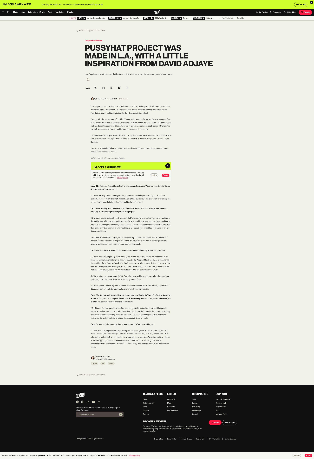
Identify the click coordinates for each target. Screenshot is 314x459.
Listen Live (291, 12)
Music (15, 12)
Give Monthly (230, 422)
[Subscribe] (121, 414)
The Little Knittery (135, 266)
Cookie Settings (230, 439)
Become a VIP (221, 403)
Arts (102, 363)
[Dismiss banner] (311, 2)
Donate (307, 12)
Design (111, 363)
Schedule (240, 18)
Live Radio (171, 399)
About (193, 399)
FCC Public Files (213, 439)
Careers (194, 403)
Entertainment (148, 403)
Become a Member (223, 399)
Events (70, 12)
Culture (94, 363)
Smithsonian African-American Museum (109, 221)
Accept (308, 455)
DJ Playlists (263, 12)
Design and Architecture (93, 40)
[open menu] (3, 12)
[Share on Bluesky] (119, 88)
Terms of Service (185, 439)
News (23, 12)
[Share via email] (127, 88)
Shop (218, 410)
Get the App (301, 4)
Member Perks (221, 414)
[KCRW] (80, 397)
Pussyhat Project (105, 135)
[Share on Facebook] (103, 88)
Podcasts (277, 12)
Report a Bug (158, 439)
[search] (9, 12)
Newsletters (59, 12)
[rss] (88, 80)
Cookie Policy (199, 439)
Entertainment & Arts (36, 12)
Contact (194, 414)
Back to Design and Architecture (92, 30)
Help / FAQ (195, 407)
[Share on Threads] (111, 88)
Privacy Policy (171, 439)
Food (50, 12)
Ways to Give (221, 407)
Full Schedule (172, 410)
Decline (297, 455)
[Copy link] (95, 88)
